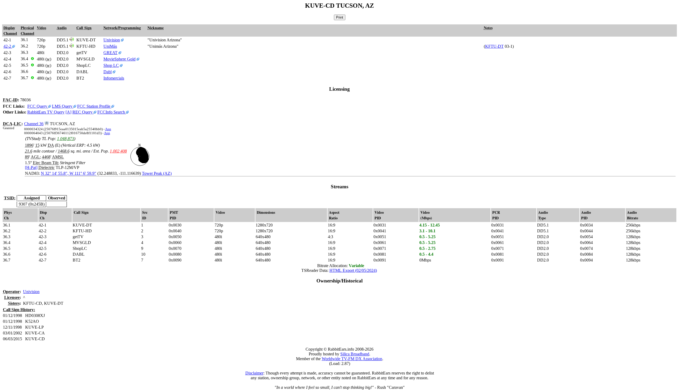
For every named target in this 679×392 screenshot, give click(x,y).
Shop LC (111, 65)
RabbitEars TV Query (45, 112)
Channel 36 (33, 123)
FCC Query (37, 106)
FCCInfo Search (111, 112)
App (108, 129)
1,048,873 (65, 138)
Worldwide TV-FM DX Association (352, 358)
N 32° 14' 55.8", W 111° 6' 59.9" (68, 173)
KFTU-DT (494, 46)
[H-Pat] (31, 167)
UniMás (110, 46)
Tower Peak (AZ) (157, 173)
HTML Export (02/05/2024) (353, 270)
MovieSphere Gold (119, 59)
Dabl (107, 71)
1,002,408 (118, 151)
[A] (68, 112)
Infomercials (113, 78)
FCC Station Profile (94, 106)
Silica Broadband (354, 354)
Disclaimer (254, 373)
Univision (111, 40)
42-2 (7, 46)
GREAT (110, 52)
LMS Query (62, 106)
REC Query (83, 112)
